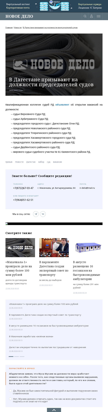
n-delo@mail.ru (87, 187)
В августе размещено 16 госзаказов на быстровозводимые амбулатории (49, 325)
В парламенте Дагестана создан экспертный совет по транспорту (45, 314)
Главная (9, 27)
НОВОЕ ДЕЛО (19, 16)
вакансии (57, 161)
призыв (8, 161)
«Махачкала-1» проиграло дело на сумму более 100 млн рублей (43, 304)
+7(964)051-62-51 (23, 199)
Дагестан (30, 161)
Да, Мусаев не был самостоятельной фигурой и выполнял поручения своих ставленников (55, 392)
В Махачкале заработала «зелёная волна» (31, 336)
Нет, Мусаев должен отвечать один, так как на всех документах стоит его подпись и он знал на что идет (54, 400)
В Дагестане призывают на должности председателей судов (50, 27)
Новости (18, 27)
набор (41, 161)
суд (48, 161)
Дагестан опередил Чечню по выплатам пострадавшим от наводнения (47, 347)
